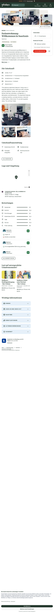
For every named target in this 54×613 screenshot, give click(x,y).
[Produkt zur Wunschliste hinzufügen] (14, 273)
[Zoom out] (29, 173)
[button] (4, 62)
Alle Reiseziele (9, 347)
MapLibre (26, 187)
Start (3, 347)
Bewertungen (30, 1)
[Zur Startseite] (6, 5)
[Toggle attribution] (29, 187)
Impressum (9, 342)
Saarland (18, 347)
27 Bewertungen (9, 46)
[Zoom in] (29, 171)
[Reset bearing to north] (29, 175)
